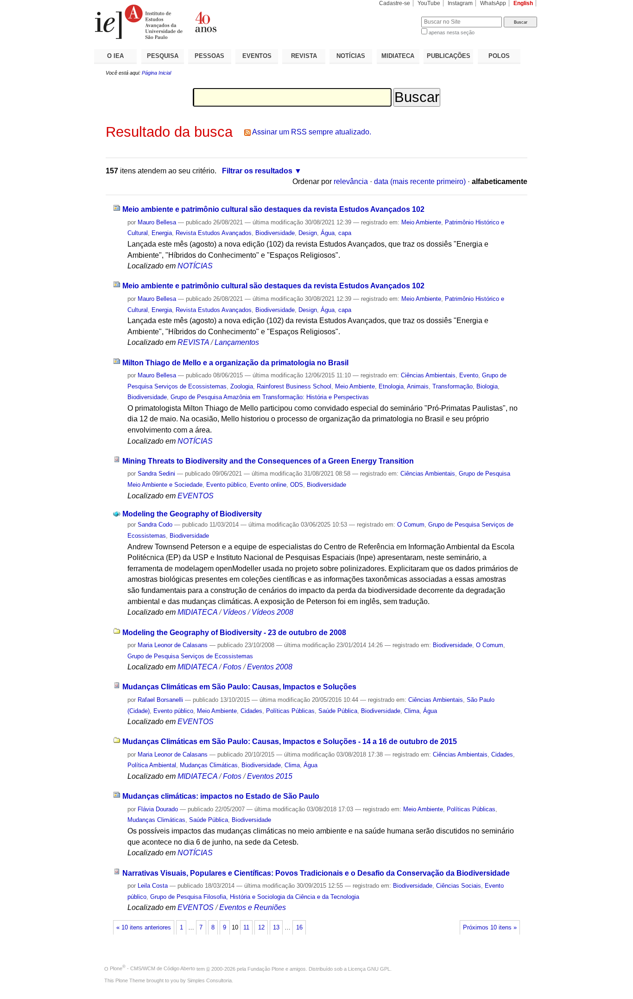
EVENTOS (257, 55)
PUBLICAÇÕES (448, 55)
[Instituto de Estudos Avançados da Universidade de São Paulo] (205, 22)
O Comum (410, 524)
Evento (468, 375)
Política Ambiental (151, 765)
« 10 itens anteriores (143, 927)
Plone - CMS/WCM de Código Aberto (152, 968)
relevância (351, 181)
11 (246, 927)
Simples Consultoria (209, 980)
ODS (296, 484)
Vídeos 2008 (272, 612)
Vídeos (234, 612)
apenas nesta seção (452, 32)
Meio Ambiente (421, 222)
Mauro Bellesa (157, 222)
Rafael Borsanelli (160, 699)
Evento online (268, 484)
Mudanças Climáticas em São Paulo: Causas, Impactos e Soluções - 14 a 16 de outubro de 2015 (289, 741)
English (523, 3)
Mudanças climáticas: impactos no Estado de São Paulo (220, 796)
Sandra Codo (155, 524)
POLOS (499, 55)
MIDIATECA (397, 55)
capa (344, 232)
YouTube (429, 3)
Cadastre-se (394, 3)
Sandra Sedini (156, 473)
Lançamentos (237, 342)
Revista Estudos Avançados (214, 232)
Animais (418, 386)
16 (299, 927)
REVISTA (304, 55)
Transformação (452, 386)
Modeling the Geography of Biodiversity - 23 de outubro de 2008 (234, 632)
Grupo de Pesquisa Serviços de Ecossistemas (190, 656)
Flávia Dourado (158, 809)
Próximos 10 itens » (490, 927)
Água (328, 232)
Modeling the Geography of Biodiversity (192, 514)
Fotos (232, 667)
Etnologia (391, 386)
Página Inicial (156, 73)
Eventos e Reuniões (252, 907)
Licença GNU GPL (369, 968)
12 (261, 927)
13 (276, 927)
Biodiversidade (275, 232)
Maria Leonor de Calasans (173, 645)
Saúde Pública (337, 710)
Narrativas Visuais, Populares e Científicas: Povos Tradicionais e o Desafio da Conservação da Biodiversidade (316, 873)
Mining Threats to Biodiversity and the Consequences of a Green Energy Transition (268, 461)
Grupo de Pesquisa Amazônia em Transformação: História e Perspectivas (270, 397)
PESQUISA (162, 55)
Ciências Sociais (458, 885)
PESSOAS (209, 55)
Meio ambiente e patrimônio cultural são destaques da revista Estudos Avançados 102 (273, 209)
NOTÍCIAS (350, 55)
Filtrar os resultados (257, 171)
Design (307, 232)
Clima (411, 710)
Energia (162, 232)
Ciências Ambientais (428, 375)
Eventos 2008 (269, 667)
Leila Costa (153, 885)
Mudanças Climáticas (209, 765)
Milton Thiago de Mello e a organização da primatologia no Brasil (235, 363)
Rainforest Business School (294, 386)
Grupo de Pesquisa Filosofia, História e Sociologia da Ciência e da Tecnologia (254, 896)
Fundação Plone (265, 968)
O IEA (115, 55)
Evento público (226, 484)
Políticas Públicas (290, 710)
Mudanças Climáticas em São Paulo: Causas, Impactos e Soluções (239, 687)
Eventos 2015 (269, 776)
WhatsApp (493, 3)
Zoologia (241, 386)
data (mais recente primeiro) (420, 181)
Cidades (251, 710)
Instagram (460, 3)
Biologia (487, 386)
